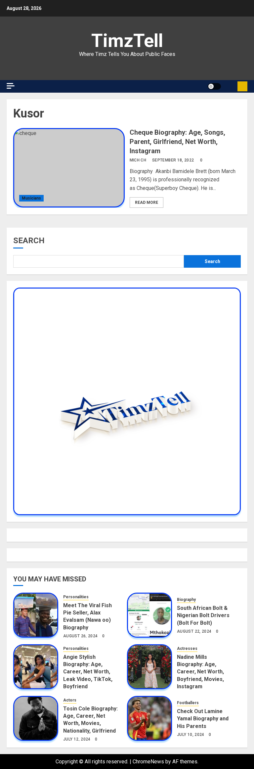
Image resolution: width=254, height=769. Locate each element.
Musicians (31, 198)
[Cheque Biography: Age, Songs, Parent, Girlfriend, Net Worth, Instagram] (69, 167)
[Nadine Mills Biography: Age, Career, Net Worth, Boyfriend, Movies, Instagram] (149, 666)
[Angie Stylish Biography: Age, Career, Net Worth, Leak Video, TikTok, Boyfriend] (35, 666)
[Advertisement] (69, 66)
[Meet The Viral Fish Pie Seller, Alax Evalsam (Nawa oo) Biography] (35, 615)
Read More (146, 202)
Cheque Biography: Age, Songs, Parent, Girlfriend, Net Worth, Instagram (177, 141)
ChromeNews (148, 761)
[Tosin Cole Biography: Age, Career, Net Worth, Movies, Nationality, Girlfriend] (35, 718)
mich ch (138, 160)
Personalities (76, 597)
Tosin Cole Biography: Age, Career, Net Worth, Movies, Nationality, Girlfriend (90, 719)
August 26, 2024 (80, 636)
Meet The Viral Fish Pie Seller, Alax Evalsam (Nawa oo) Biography (87, 616)
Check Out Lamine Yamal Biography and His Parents (203, 718)
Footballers (188, 703)
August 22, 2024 (194, 631)
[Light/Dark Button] (214, 86)
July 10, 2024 (190, 734)
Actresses (187, 648)
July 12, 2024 (77, 739)
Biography (186, 599)
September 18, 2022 (173, 160)
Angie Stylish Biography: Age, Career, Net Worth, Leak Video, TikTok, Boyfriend (87, 672)
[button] (230, 86)
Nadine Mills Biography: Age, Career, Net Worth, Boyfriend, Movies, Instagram (200, 672)
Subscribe (242, 86)
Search (29, 240)
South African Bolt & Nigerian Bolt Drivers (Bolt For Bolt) (203, 615)
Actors (69, 700)
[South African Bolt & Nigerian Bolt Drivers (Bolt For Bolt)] (149, 615)
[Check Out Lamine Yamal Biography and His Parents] (149, 718)
